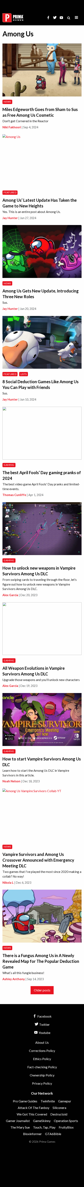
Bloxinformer (32, 1134)
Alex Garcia (10, 595)
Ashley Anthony (13, 979)
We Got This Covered (32, 1114)
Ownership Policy (42, 1075)
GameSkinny (42, 1121)
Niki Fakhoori (11, 127)
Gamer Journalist (18, 1121)
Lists (24, 374)
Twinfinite (48, 1101)
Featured (10, 192)
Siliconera (59, 1108)
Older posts (42, 990)
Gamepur (64, 1101)
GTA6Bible (53, 1134)
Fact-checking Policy (42, 1067)
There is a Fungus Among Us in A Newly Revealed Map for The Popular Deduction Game (40, 961)
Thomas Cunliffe (14, 495)
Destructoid (58, 1114)
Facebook (44, 1016)
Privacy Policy (42, 1083)
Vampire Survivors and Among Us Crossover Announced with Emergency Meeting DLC (38, 860)
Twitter (44, 1024)
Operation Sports (66, 1121)
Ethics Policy (42, 1059)
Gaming (9, 464)
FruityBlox (66, 1127)
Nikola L (8, 882)
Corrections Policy (42, 1051)
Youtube (44, 1033)
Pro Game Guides (25, 1101)
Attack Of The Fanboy (33, 1108)
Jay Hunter (10, 218)
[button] (76, 17)
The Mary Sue (20, 1127)
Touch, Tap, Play (44, 1127)
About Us (42, 1042)
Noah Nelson (11, 781)
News (7, 101)
